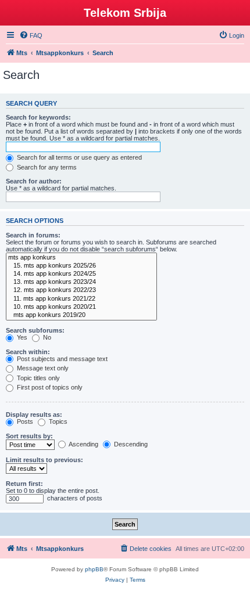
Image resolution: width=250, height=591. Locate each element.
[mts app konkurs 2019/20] (81, 315)
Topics (57, 421)
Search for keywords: (38, 117)
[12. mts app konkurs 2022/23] (81, 290)
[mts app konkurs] (81, 258)
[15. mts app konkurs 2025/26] (81, 266)
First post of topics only (49, 387)
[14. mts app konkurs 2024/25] (81, 274)
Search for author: (34, 181)
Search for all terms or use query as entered (78, 157)
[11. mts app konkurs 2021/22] (81, 299)
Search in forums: (33, 235)
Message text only (42, 368)
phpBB (94, 569)
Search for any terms (46, 167)
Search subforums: (35, 330)
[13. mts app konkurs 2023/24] (81, 282)
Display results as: (34, 414)
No (46, 337)
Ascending (82, 444)
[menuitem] (30, 35)
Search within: (28, 351)
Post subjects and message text (61, 358)
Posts (24, 421)
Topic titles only (37, 377)
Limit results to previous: (44, 459)
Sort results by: (29, 436)
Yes (21, 337)
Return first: (24, 483)
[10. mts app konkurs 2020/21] (81, 307)
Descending (130, 444)
